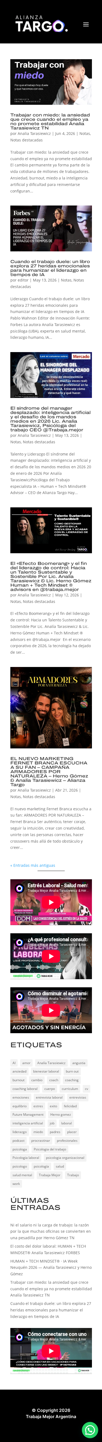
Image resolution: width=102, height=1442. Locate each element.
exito (53, 1106)
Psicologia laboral (26, 1157)
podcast (18, 1140)
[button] (90, 1430)
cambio (36, 1080)
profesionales (67, 1140)
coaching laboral (25, 1088)
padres (55, 1132)
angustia (78, 1063)
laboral (66, 1123)
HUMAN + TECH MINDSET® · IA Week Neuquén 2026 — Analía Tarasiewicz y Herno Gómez (51, 1267)
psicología (41, 1166)
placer (72, 1132)
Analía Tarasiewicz (51, 1063)
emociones (21, 1097)
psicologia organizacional (65, 1157)
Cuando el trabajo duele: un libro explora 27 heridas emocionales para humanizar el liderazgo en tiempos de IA (50, 268)
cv (86, 1088)
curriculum (70, 1088)
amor (26, 1063)
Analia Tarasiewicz (34, 133)
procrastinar (40, 1140)
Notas (84, 133)
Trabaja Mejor (49, 1175)
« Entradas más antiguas (32, 865)
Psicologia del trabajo (50, 1149)
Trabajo (73, 1175)
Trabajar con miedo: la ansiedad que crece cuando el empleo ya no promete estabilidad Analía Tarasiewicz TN (50, 121)
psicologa (20, 1149)
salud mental (22, 1175)
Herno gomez (60, 1114)
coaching (72, 1080)
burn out (72, 1071)
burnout (18, 1080)
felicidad (70, 1106)
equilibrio (20, 1106)
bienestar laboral (46, 1071)
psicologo (20, 1166)
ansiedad (19, 1071)
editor (23, 280)
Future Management (28, 1114)
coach (53, 1080)
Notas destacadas (26, 140)
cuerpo (49, 1088)
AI (14, 1063)
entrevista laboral (49, 1097)
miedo (38, 1132)
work (16, 1183)
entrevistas (77, 1097)
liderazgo (20, 1132)
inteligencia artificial (28, 1123)
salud (60, 1166)
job (52, 1123)
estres (38, 1106)
